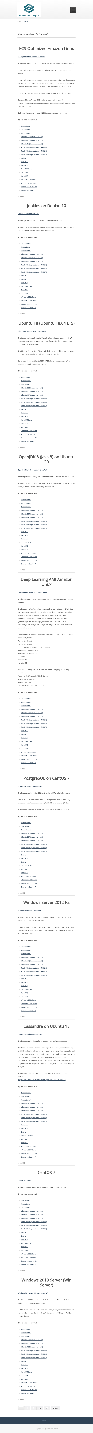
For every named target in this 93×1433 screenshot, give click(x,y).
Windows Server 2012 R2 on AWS (30, 910)
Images (22, 196)
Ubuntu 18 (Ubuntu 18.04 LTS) (32, 144)
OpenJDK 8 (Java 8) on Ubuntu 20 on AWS (32, 470)
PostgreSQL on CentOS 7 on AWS (30, 786)
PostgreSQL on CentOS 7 (46, 778)
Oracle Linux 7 (26, 133)
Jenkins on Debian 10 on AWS (28, 214)
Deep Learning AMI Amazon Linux (46, 582)
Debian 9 (24, 165)
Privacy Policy (46, 1421)
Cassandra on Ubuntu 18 (46, 1026)
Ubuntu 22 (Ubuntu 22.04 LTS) (32, 137)
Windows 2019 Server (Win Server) (46, 1282)
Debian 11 (24, 158)
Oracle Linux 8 (26, 129)
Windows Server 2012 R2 (46, 902)
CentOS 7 (24, 176)
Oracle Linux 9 (26, 126)
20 (47, 1408)
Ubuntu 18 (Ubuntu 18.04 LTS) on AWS (32, 331)
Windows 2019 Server (29, 183)
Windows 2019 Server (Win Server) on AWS (33, 1293)
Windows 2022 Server (29, 179)
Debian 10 (24, 162)
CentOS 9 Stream (27, 169)
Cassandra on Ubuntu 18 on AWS (30, 1034)
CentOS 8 (24, 172)
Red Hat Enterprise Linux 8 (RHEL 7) (34, 154)
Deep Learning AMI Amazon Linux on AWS (33, 592)
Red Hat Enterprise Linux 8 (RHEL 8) (34, 151)
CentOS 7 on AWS (24, 1180)
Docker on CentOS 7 (28, 190)
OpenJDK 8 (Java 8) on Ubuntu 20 (46, 459)
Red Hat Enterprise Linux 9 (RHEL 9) (34, 147)
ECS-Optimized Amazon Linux (46, 48)
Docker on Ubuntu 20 (29, 187)
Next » (55, 1408)
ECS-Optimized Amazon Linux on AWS (31, 57)
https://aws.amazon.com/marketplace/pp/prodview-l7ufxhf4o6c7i (42, 1080)
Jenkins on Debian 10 (46, 205)
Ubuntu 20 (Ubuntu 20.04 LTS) (32, 140)
